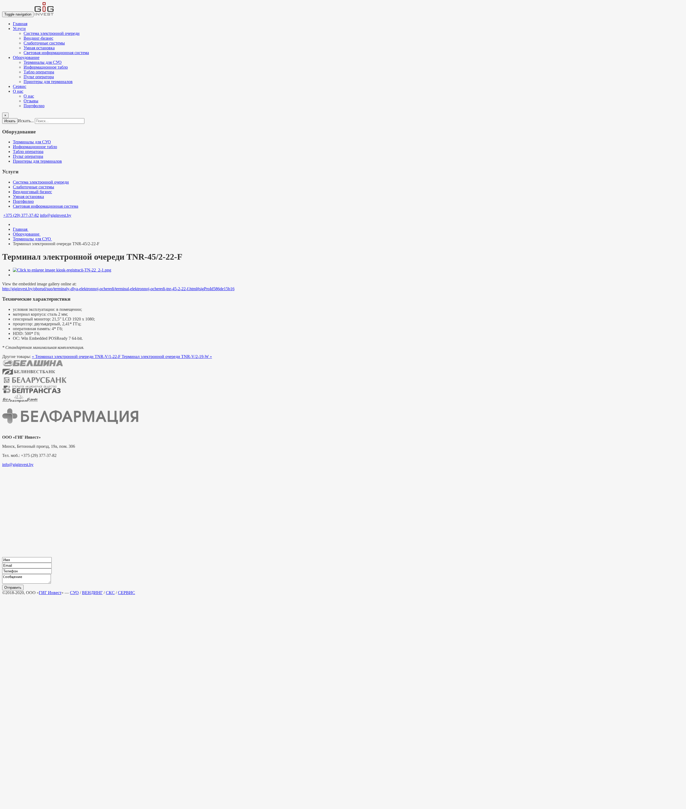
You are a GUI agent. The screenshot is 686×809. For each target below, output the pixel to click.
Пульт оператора (39, 76)
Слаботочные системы (44, 43)
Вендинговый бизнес (32, 191)
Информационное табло (46, 67)
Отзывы (31, 101)
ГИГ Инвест (50, 592)
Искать (10, 121)
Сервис (19, 86)
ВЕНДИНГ (92, 592)
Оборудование (26, 57)
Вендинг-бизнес (38, 38)
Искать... (26, 120)
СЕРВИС (126, 592)
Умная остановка (39, 48)
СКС (110, 592)
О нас (18, 91)
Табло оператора (39, 72)
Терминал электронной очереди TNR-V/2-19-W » (167, 356)
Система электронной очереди (52, 33)
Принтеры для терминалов (48, 81)
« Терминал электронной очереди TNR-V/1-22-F (77, 356)
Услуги (19, 28)
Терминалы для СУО (43, 62)
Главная (20, 23)
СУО (74, 592)
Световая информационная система (56, 52)
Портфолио (34, 105)
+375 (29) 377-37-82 (21, 215)
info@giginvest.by (55, 215)
